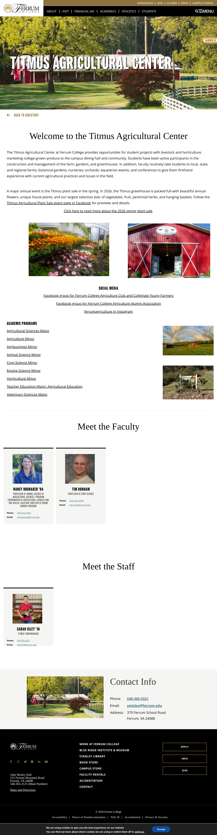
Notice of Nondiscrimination (88, 817)
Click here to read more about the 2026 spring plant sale (108, 211)
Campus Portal (203, 3)
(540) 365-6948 (77, 500)
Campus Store (91, 768)
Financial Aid (84, 11)
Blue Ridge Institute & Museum (104, 750)
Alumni (172, 3)
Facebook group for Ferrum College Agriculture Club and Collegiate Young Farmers (109, 295)
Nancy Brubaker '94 (28, 489)
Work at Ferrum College (99, 744)
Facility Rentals (93, 774)
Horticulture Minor (21, 378)
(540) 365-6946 (24, 512)
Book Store (89, 762)
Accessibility (59, 817)
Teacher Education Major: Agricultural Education (44, 386)
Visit (65, 11)
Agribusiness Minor (22, 346)
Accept (161, 829)
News (184, 3)
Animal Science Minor (24, 354)
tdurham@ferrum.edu (80, 505)
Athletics (129, 11)
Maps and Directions (23, 790)
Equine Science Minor (24, 370)
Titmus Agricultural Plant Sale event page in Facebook (49, 203)
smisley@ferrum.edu (27, 644)
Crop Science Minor (22, 362)
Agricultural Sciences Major (28, 330)
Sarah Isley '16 (28, 629)
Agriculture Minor (20, 338)
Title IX (115, 817)
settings (139, 831)
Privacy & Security (156, 817)
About (51, 11)
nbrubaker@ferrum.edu (28, 517)
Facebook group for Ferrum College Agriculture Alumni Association (108, 303)
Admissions (145, 3)
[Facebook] (11, 761)
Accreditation (91, 780)
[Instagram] (18, 761)
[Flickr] (32, 761)
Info (185, 758)
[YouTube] (46, 761)
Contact (86, 786)
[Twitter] (25, 761)
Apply (185, 746)
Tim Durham (81, 489)
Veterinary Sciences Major (27, 394)
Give (160, 3)
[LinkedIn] (39, 761)
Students (149, 11)
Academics (108, 11)
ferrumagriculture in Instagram (108, 311)
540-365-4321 (23, 640)
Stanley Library (92, 756)
